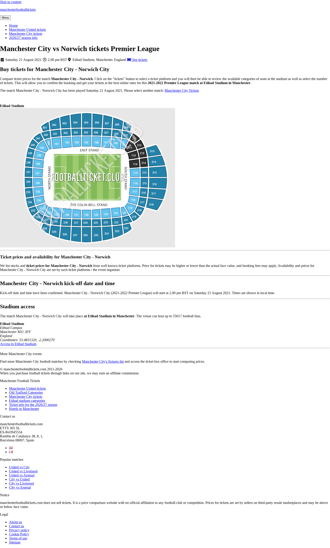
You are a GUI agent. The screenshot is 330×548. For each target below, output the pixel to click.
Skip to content (10, 2)
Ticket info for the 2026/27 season (33, 405)
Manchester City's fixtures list (103, 361)
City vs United (19, 479)
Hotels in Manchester (24, 409)
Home (13, 25)
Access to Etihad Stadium (18, 344)
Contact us (16, 526)
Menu (5, 17)
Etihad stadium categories (27, 401)
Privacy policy (19, 530)
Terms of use (18, 538)
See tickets (139, 60)
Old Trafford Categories (26, 392)
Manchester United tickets (27, 29)
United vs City (19, 467)
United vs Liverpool (23, 471)
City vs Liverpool (21, 483)
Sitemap (14, 542)
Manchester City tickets (25, 34)
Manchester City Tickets (182, 90)
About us (15, 522)
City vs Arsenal (20, 487)
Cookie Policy (19, 534)
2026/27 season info (23, 38)
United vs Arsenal (21, 475)
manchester (18, 9)
